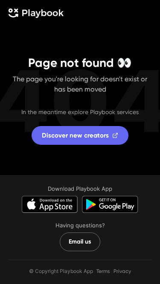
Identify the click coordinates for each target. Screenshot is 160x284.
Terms (103, 271)
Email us (80, 241)
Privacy (122, 271)
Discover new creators (75, 135)
